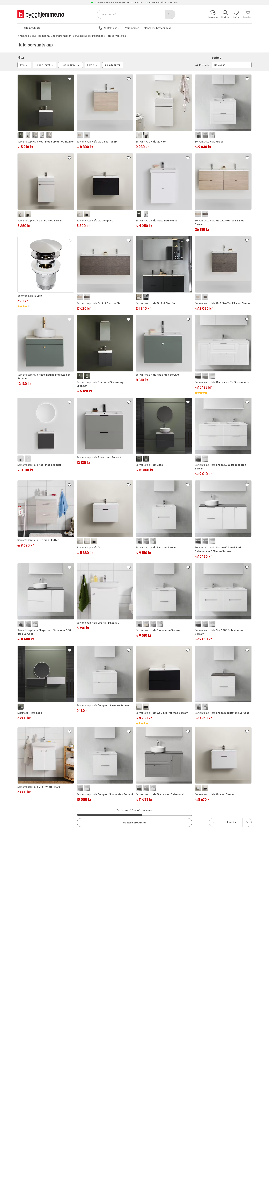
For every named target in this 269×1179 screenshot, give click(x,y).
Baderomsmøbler (61, 35)
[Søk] (170, 14)
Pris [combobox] (22, 65)
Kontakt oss (110, 28)
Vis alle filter (112, 65)
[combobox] (230, 822)
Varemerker (132, 28)
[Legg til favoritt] (69, 78)
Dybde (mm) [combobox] (42, 65)
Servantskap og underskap (88, 35)
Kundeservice (213, 17)
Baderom (43, 35)
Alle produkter (33, 28)
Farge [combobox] (90, 65)
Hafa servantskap (116, 35)
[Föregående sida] (213, 822)
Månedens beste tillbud (157, 28)
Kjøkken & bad (28, 35)
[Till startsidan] (40, 14)
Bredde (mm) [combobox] (68, 65)
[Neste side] (247, 822)
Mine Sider (225, 17)
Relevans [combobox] (219, 65)
